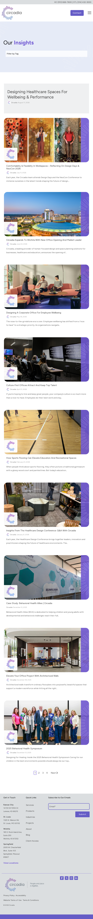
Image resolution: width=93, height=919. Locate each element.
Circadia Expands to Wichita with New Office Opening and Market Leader (44, 240)
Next (53, 772)
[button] (89, 11)
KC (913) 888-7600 (63, 2)
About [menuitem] (29, 829)
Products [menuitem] (30, 811)
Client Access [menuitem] (32, 841)
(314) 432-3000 (84, 2)
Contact (77, 13)
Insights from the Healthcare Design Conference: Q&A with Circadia (41, 530)
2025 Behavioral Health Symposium (24, 748)
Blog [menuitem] (28, 835)
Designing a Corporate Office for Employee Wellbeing (33, 312)
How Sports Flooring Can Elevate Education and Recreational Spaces (41, 458)
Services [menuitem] (30, 805)
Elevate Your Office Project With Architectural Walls (32, 675)
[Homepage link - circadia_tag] (24, 891)
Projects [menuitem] (30, 823)
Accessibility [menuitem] (21, 895)
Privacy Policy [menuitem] (9, 895)
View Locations (10, 863)
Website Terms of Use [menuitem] (12, 900)
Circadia (14, 103)
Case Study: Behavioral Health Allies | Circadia (29, 603)
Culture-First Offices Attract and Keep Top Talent (31, 385)
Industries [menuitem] (30, 817)
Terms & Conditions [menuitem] (31, 900)
